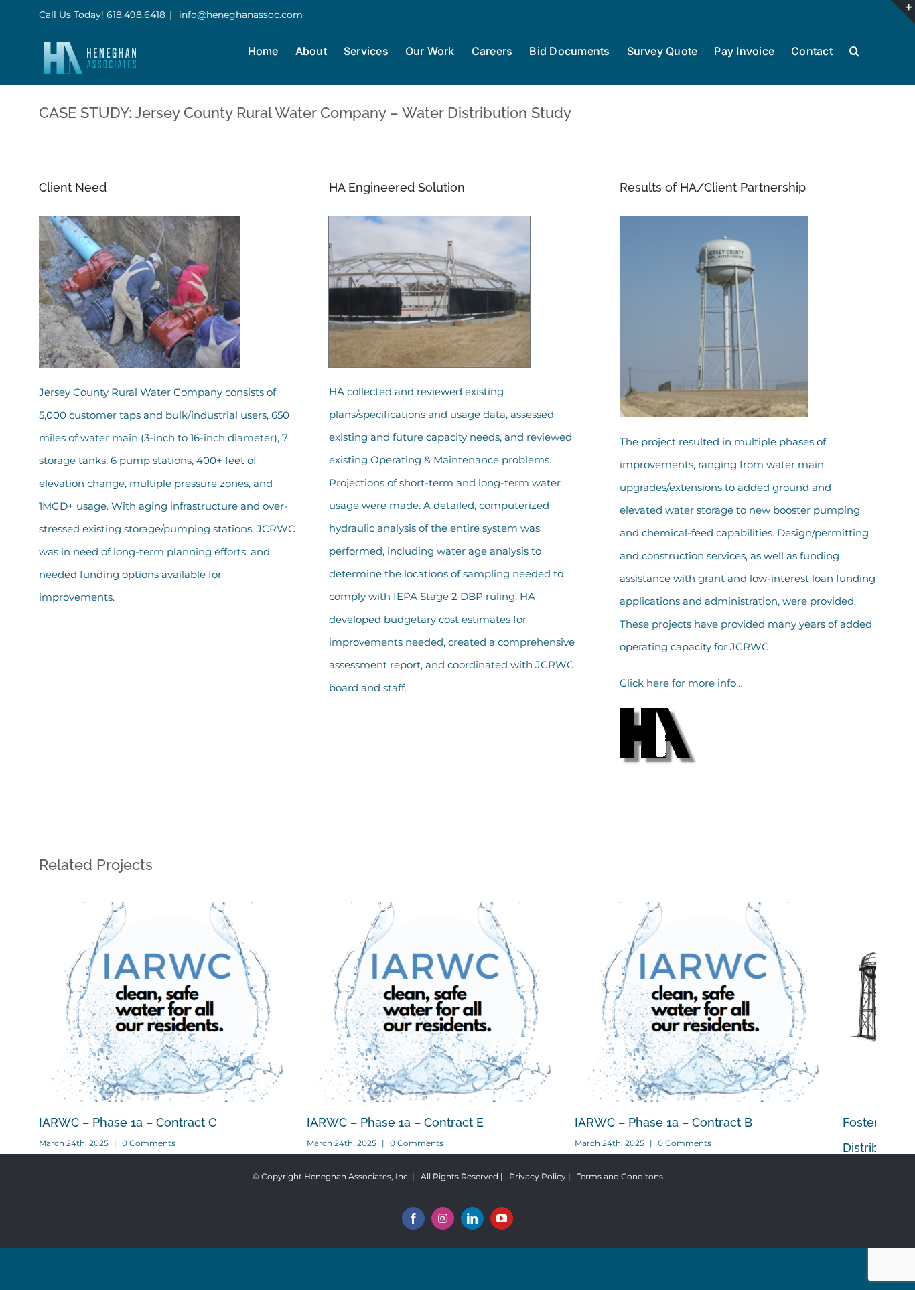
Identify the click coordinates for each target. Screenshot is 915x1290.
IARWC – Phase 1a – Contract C (127, 1133)
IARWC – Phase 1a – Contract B (690, 1133)
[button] (854, 49)
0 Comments (148, 1153)
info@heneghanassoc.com (239, 15)
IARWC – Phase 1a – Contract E (408, 1133)
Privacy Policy (537, 1187)
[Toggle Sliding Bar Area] (903, 12)
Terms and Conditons (620, 1187)
